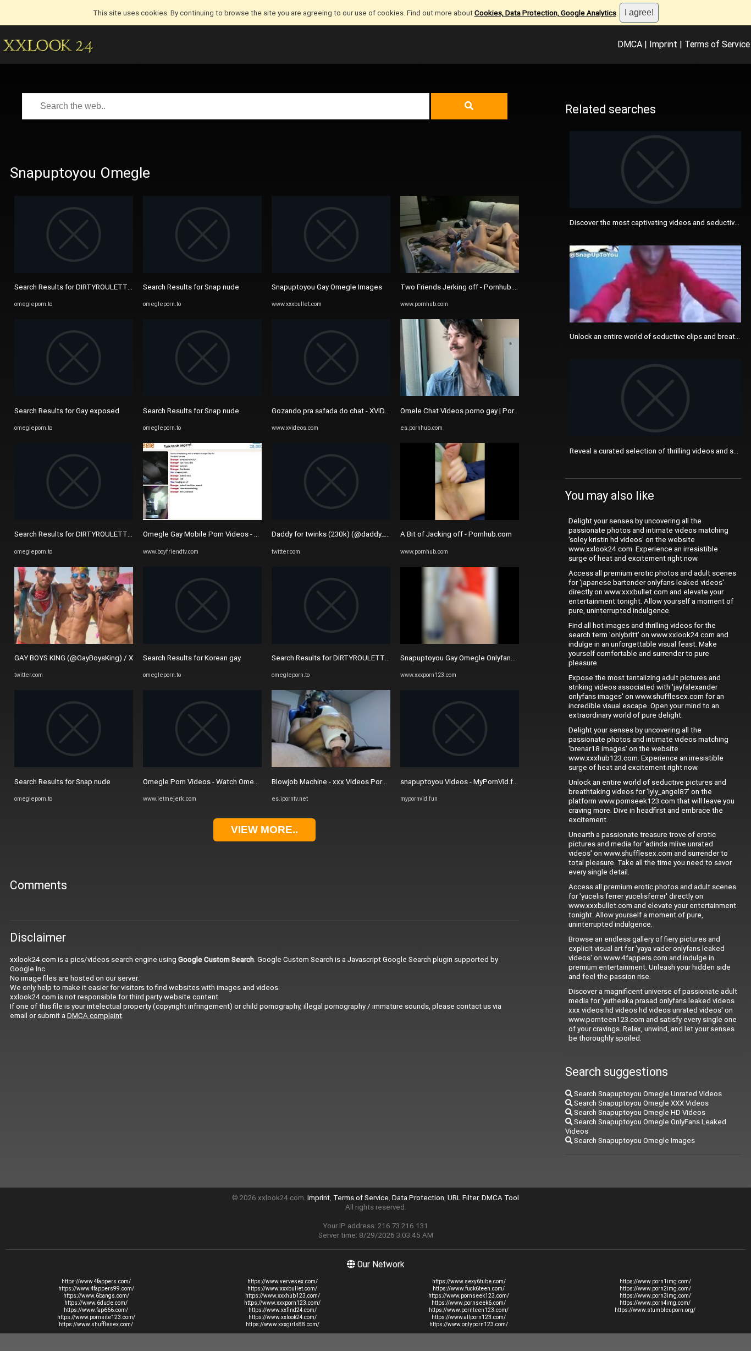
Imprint (663, 44)
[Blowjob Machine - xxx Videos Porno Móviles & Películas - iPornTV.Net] (331, 764)
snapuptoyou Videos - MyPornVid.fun (460, 781)
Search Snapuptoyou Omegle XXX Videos (640, 1103)
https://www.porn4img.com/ (655, 1302)
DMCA (629, 44)
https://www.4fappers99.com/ (96, 1288)
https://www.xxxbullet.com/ (282, 1288)
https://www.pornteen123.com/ (469, 1310)
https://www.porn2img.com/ (655, 1288)
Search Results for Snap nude (62, 781)
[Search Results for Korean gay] (202, 641)
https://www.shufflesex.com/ (96, 1324)
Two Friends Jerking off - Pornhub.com (463, 287)
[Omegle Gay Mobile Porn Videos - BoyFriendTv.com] (202, 517)
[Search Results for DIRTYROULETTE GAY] (73, 270)
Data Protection (418, 1197)
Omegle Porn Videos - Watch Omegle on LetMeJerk (227, 781)
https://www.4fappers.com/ (96, 1281)
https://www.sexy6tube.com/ (469, 1281)
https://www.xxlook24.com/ (283, 1317)
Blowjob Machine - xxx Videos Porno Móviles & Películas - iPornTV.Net (386, 781)
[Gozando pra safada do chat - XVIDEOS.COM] (331, 393)
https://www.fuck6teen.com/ (469, 1288)
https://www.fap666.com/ (96, 1310)
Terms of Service (717, 44)
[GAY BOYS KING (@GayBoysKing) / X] (73, 641)
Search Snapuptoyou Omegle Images (633, 1140)
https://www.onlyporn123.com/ (468, 1324)
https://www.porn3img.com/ (655, 1295)
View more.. (264, 829)
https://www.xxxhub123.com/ (282, 1295)
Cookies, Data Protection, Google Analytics (545, 13)
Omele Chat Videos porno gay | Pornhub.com (473, 410)
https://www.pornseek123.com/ (468, 1295)
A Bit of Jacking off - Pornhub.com (456, 534)
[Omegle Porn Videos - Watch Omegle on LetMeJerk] (202, 764)
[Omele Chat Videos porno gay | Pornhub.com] (459, 393)
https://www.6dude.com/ (96, 1302)
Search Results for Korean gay (192, 658)
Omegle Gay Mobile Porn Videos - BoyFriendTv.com (226, 534)
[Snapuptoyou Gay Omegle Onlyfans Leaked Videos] (459, 641)
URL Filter (463, 1197)
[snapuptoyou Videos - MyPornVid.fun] (459, 764)
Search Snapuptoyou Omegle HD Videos (638, 1112)
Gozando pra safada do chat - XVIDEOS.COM (344, 410)
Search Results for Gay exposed (66, 410)
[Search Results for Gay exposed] (73, 393)
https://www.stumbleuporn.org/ (655, 1310)
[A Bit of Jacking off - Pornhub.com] (459, 517)
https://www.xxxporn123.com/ (282, 1302)
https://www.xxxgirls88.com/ (282, 1324)
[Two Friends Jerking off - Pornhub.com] (459, 270)
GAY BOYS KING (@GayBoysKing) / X (73, 658)
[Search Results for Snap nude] (73, 764)
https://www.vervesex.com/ (282, 1281)
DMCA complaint (94, 1015)
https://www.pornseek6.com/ (469, 1302)
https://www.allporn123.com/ (469, 1317)
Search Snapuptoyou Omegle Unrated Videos (647, 1093)
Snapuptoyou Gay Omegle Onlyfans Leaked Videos (483, 658)
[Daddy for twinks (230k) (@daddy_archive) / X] (331, 517)
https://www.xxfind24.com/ (283, 1310)
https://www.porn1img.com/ (655, 1281)
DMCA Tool (500, 1197)
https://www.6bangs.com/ (96, 1295)
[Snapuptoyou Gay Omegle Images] (331, 270)
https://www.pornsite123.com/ (96, 1317)
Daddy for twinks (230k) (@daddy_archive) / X (347, 534)
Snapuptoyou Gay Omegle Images (327, 287)
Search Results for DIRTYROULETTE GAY (80, 287)
